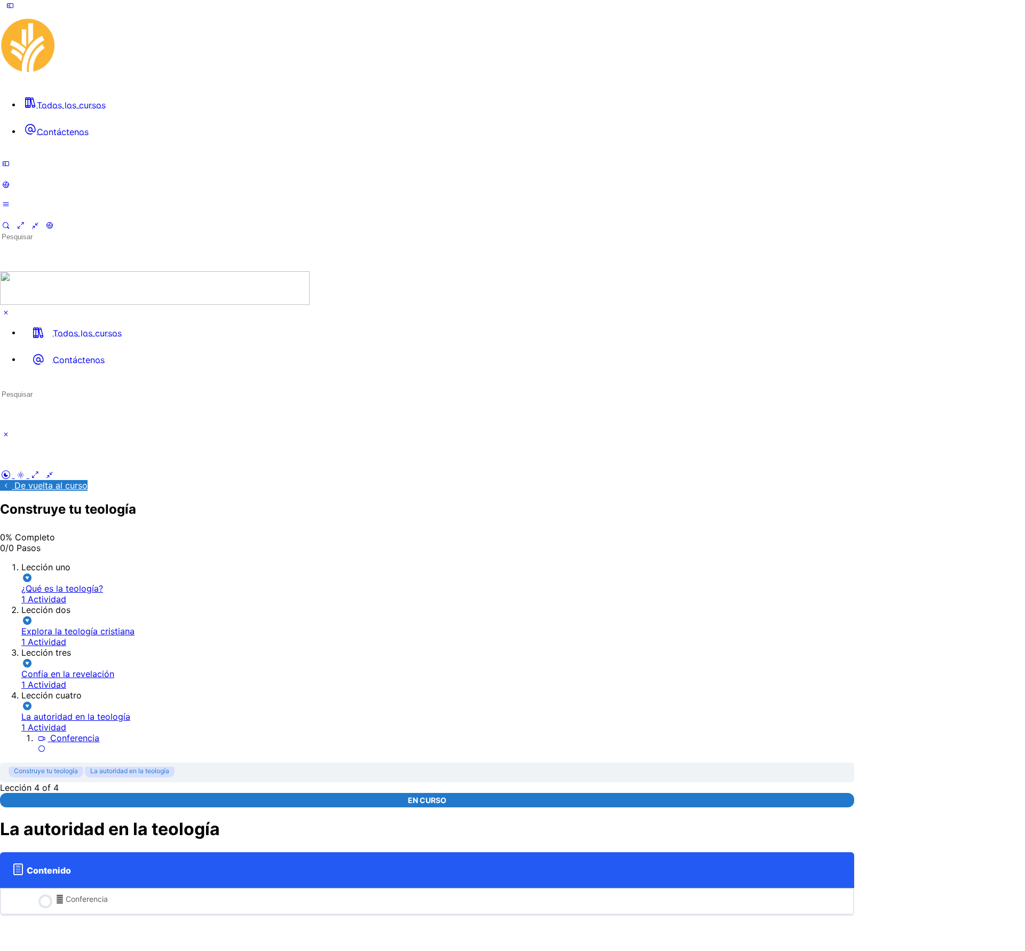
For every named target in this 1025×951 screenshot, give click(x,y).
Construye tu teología (46, 771)
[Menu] (10, 5)
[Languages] (6, 184)
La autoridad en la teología (129, 771)
